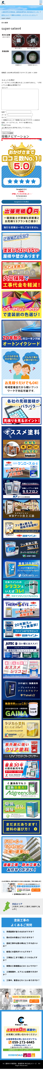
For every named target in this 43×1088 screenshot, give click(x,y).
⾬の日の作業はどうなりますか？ (20, 937)
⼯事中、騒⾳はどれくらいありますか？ (23, 980)
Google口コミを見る (21, 202)
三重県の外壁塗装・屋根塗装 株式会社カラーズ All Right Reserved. (22, 1064)
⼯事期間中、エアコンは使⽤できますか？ (20, 973)
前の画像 (5, 23)
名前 (4, 112)
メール (5, 115)
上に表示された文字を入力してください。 (17, 128)
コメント (5, 88)
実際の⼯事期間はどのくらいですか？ (22, 966)
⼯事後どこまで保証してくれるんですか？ (20, 958)
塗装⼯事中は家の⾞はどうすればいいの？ (20, 944)
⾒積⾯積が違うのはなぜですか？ (20, 931)
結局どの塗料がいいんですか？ (19, 951)
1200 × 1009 (32, 72)
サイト (4, 117)
